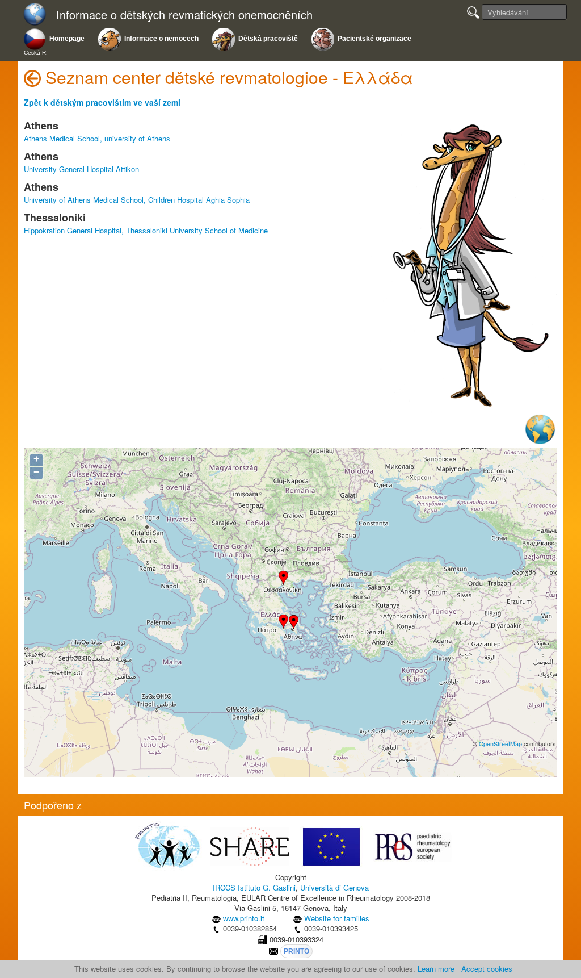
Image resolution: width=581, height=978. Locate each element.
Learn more (436, 968)
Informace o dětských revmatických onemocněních (184, 15)
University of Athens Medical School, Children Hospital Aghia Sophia (137, 199)
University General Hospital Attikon (81, 169)
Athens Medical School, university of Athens (97, 138)
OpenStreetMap (500, 743)
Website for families (336, 918)
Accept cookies (486, 968)
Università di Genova (334, 887)
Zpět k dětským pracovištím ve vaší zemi (102, 102)
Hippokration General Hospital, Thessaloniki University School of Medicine (146, 230)
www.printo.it (243, 918)
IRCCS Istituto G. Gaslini (254, 887)
